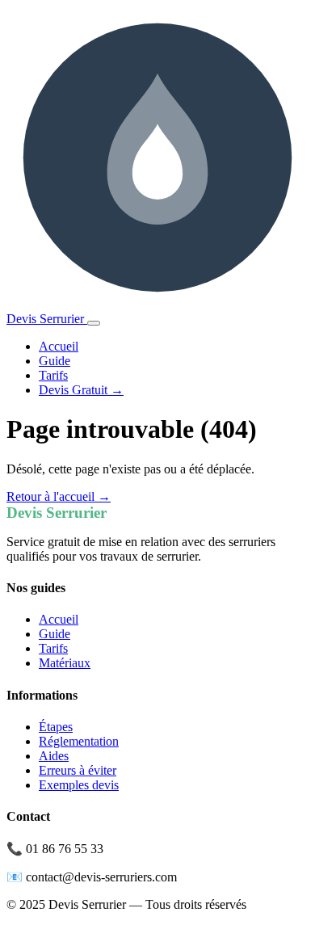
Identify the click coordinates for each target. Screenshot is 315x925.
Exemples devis (79, 785)
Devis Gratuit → (81, 390)
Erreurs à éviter (77, 770)
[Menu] (93, 323)
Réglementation (79, 741)
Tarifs (53, 375)
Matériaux (64, 663)
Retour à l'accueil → (58, 496)
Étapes (56, 727)
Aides (54, 756)
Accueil (58, 346)
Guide (54, 361)
